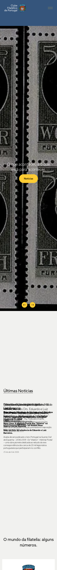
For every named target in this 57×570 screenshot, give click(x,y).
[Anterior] (24, 305)
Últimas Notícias (18, 390)
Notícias (28, 178)
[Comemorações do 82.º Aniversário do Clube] (28, 399)
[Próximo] (32, 305)
